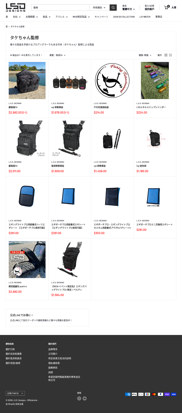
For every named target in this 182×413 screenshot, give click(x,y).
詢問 (50, 372)
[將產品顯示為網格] (166, 55)
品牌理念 (52, 349)
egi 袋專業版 (57, 107)
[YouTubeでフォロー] (85, 398)
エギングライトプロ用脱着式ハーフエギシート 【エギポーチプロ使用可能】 (27, 226)
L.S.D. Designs (15, 103)
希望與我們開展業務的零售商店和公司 (64, 378)
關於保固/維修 (13, 363)
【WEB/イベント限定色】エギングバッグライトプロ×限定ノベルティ (69, 288)
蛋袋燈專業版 (57, 165)
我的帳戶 (149, 9)
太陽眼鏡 (30, 16)
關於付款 (10, 349)
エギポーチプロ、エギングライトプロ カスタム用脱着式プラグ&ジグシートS (112, 226)
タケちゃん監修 (17, 26)
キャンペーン (101, 16)
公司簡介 (52, 353)
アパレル (60, 16)
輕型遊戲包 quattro (18, 286)
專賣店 (158, 16)
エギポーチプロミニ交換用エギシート (154, 224)
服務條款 (52, 367)
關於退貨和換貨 (14, 358)
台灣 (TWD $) (12, 393)
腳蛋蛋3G (13, 107)
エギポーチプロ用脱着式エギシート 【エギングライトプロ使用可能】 (69, 226)
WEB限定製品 (80, 16)
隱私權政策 (54, 363)
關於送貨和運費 (14, 353)
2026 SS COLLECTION (124, 16)
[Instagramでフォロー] (79, 398)
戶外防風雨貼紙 (101, 107)
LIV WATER (145, 16)
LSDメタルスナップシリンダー (151, 107)
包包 (15, 16)
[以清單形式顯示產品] (170, 55)
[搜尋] (113, 7)
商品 (45, 16)
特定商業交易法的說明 (59, 358)
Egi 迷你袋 (141, 165)
